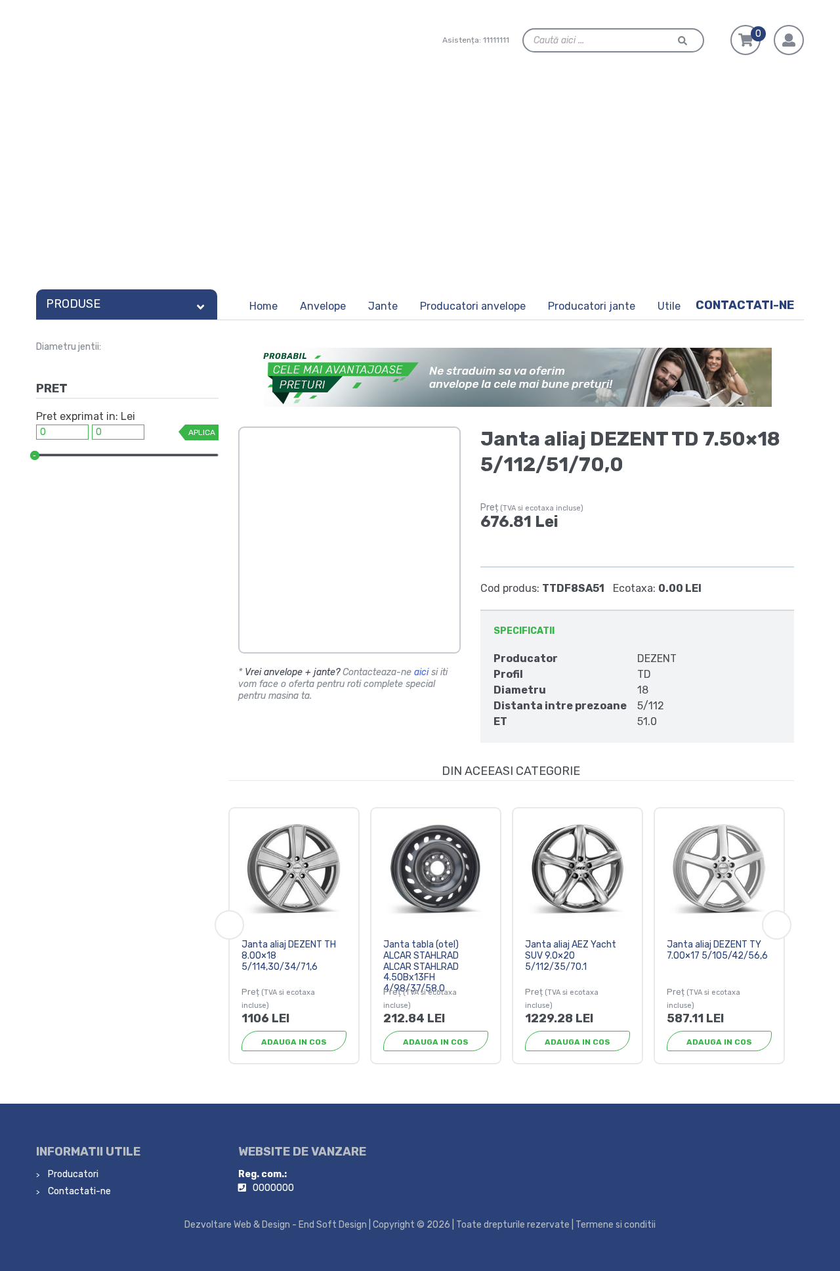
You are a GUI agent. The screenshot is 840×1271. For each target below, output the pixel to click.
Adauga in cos (294, 1042)
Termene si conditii (616, 1224)
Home (263, 306)
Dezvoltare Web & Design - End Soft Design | (277, 1224)
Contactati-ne (745, 305)
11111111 (496, 40)
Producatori (72, 1174)
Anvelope (323, 306)
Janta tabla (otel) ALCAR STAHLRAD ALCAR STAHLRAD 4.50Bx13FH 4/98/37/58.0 (421, 966)
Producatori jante (591, 306)
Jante (383, 306)
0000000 (273, 1188)
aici (421, 672)
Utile (669, 306)
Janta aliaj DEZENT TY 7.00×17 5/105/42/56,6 (717, 950)
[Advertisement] (420, 185)
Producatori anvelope (473, 306)
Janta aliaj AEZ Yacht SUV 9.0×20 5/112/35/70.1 (570, 955)
